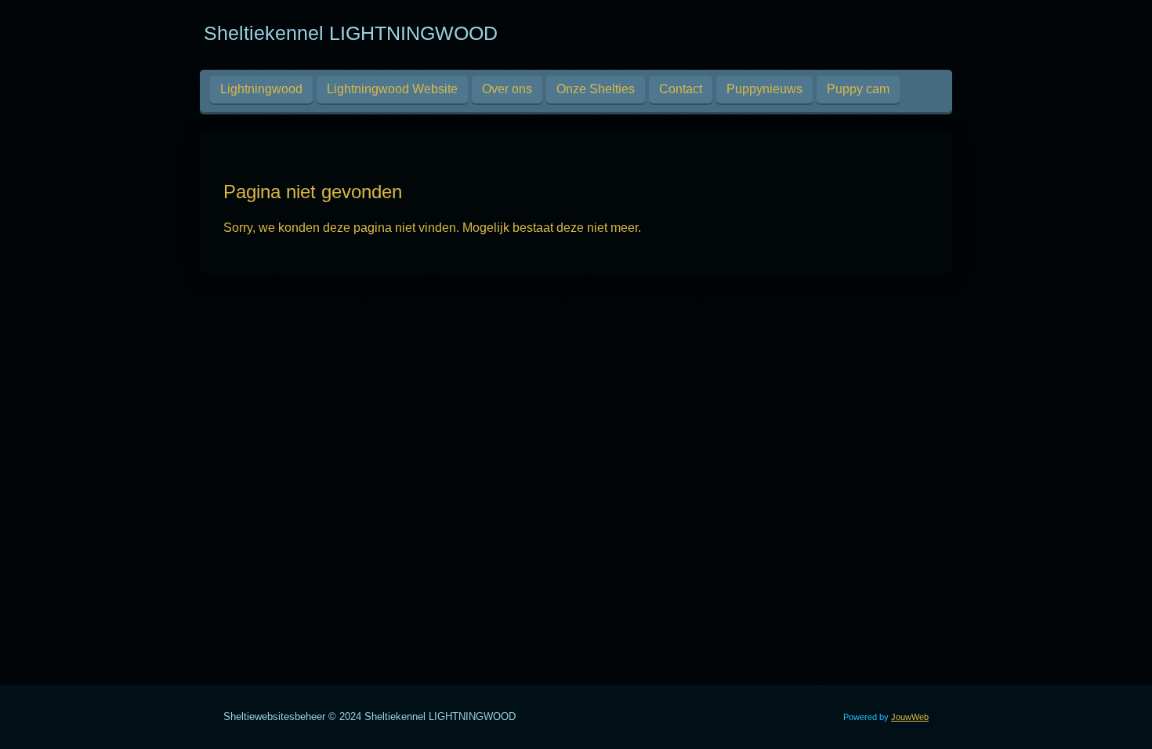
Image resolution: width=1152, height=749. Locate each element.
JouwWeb (910, 717)
